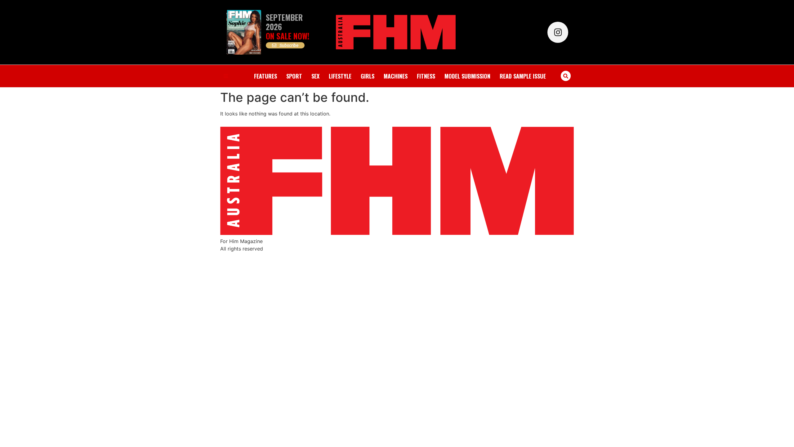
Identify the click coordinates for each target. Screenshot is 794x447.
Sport (294, 76)
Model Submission (467, 76)
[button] (565, 75)
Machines (396, 76)
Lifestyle (340, 76)
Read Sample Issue (523, 76)
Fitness (426, 76)
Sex (315, 76)
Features (265, 76)
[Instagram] (557, 32)
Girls (367, 76)
